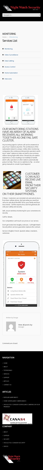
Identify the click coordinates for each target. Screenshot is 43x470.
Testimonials (8, 370)
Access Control (10, 67)
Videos (6, 446)
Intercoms (8, 79)
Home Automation (11, 73)
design (15, 318)
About (6, 367)
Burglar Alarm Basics (11, 397)
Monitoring (8, 49)
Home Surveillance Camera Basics (15, 401)
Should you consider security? (14, 443)
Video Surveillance (11, 55)
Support (6, 377)
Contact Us (7, 385)
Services (6, 374)
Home (4, 37)
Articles (6, 381)
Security (6, 439)
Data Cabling (9, 61)
